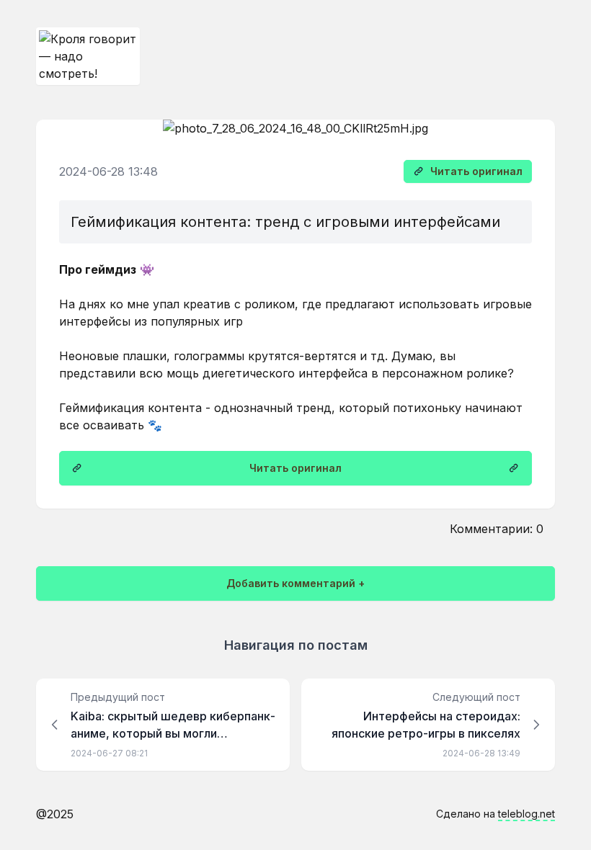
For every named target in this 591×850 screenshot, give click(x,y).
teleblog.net (526, 814)
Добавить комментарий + (295, 583)
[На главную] (88, 56)
